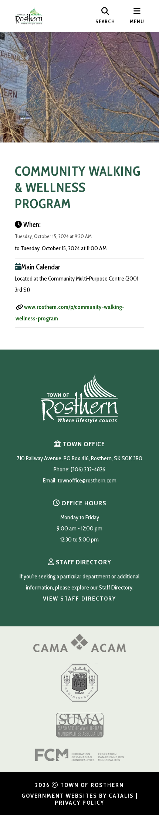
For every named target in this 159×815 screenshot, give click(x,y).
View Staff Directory (79, 598)
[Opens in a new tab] (79, 650)
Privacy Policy (79, 802)
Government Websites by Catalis (77, 795)
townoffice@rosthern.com (87, 480)
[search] (105, 16)
